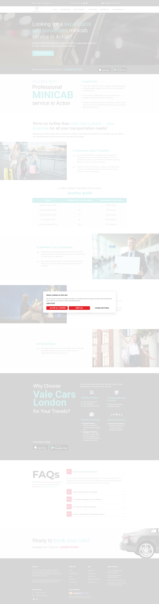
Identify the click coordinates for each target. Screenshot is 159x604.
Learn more (50, 303)
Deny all (79, 308)
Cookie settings (102, 308)
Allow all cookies (58, 308)
